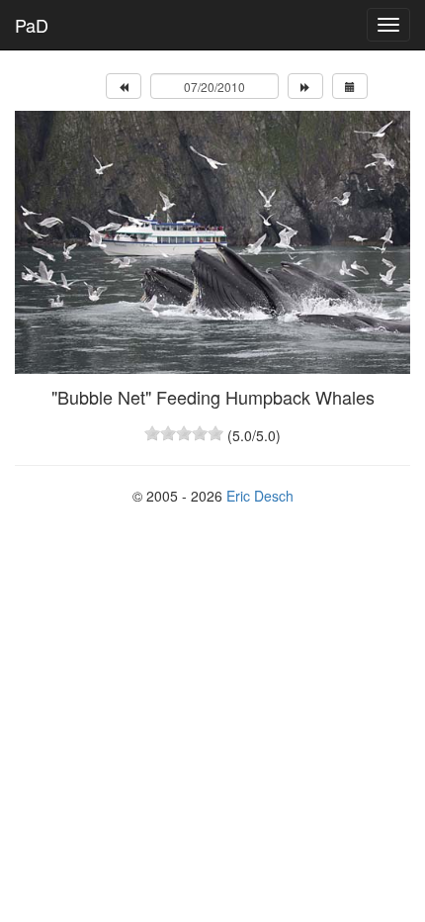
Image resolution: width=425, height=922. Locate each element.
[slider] (183, 433)
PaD (31, 25)
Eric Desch (260, 496)
